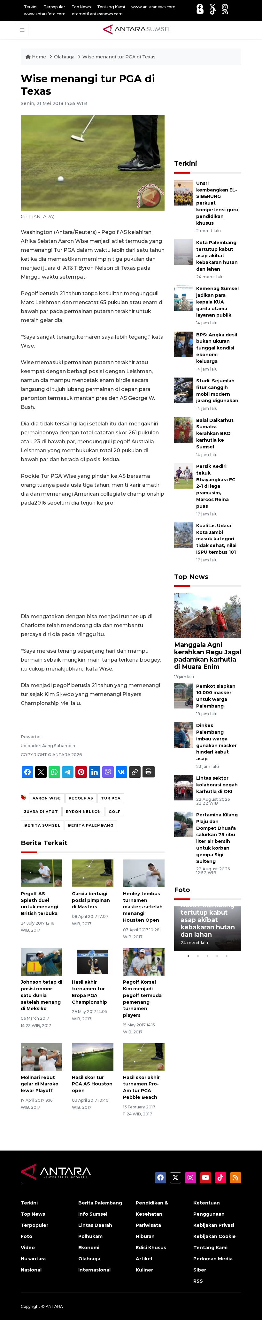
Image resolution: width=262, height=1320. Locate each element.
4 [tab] (217, 956)
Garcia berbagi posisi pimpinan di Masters (91, 900)
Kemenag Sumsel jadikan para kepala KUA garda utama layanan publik (217, 302)
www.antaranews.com (153, 6)
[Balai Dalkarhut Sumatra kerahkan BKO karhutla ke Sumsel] (183, 429)
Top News (81, 6)
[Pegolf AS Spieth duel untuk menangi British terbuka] (41, 873)
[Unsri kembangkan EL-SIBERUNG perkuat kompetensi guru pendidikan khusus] (183, 192)
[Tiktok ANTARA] (213, 11)
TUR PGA (110, 798)
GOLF (114, 811)
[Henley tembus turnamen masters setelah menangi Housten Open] (144, 873)
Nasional (31, 1270)
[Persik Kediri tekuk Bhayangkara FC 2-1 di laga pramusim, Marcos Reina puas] (183, 475)
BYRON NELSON (83, 811)
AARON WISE (47, 798)
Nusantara (33, 1259)
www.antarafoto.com (45, 13)
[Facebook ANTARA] (199, 7)
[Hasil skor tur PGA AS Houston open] (92, 1057)
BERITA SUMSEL (42, 825)
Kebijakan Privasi (213, 1225)
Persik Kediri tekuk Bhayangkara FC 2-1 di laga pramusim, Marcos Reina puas (215, 486)
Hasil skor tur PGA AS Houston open (92, 1084)
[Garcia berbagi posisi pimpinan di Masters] (92, 873)
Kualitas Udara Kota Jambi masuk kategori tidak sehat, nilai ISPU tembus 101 (216, 539)
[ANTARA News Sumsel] (137, 29)
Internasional (94, 1270)
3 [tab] (207, 956)
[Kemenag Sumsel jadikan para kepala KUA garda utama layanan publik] (183, 298)
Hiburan (145, 1236)
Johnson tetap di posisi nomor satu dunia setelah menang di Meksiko (41, 995)
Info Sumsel (92, 1214)
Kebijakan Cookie (214, 1236)
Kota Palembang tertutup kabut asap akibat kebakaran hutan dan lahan (217, 256)
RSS (198, 1281)
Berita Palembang (100, 1203)
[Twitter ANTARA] (212, 7)
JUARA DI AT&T (41, 811)
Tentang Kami (111, 6)
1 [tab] (188, 956)
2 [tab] (198, 956)
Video (28, 1247)
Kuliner (144, 1270)
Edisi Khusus (151, 1247)
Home (39, 57)
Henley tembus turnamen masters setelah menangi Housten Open (143, 907)
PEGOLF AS (81, 798)
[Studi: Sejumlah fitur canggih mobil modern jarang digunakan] (183, 390)
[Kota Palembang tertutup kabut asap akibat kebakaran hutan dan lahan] (183, 252)
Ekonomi (88, 1247)
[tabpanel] (207, 928)
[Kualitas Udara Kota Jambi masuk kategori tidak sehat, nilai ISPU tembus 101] (183, 535)
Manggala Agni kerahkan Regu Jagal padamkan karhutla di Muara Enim (207, 656)
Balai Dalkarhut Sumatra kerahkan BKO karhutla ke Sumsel (215, 433)
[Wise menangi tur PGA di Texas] (207, 615)
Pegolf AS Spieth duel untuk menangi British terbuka (39, 903)
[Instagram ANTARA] (225, 7)
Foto (182, 890)
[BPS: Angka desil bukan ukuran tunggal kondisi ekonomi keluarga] (183, 344)
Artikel (144, 1259)
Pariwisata (148, 1225)
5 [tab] (227, 956)
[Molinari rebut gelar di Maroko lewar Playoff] (41, 1057)
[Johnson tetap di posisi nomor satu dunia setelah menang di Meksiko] (41, 961)
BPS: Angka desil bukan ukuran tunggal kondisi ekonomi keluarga (216, 348)
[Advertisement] (93, 559)
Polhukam (90, 1236)
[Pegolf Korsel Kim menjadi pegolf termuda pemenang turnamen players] (144, 961)
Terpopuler (54, 6)
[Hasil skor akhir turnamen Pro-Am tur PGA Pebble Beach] (144, 1057)
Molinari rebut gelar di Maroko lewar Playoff (39, 1084)
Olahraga (65, 57)
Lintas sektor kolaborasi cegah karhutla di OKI (217, 784)
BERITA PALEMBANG (90, 825)
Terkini (30, 6)
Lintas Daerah (95, 1225)
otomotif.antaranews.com (97, 13)
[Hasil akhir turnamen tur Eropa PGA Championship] (92, 961)
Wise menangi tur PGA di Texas (119, 57)
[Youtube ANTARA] (200, 11)
